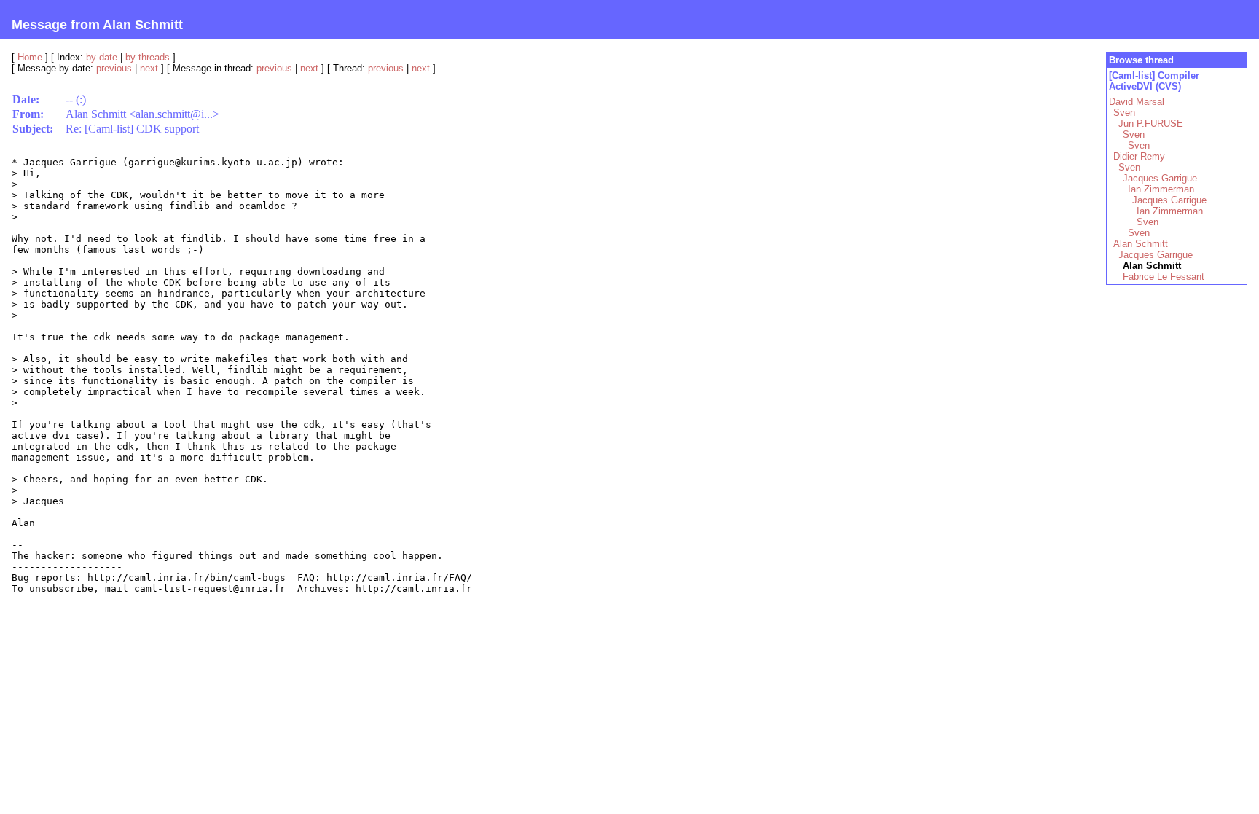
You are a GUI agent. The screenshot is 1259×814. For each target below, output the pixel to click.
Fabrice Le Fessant (1163, 276)
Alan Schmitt (1140, 243)
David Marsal (1136, 101)
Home (29, 57)
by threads (147, 57)
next (149, 68)
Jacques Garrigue (1160, 178)
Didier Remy (1139, 156)
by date (101, 57)
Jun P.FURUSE (1150, 123)
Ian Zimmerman (1161, 189)
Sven (1124, 112)
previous (114, 68)
